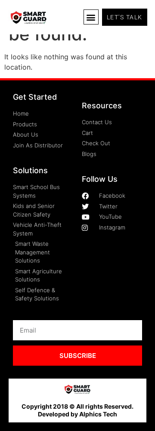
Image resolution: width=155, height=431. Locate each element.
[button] (91, 16)
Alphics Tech (98, 414)
